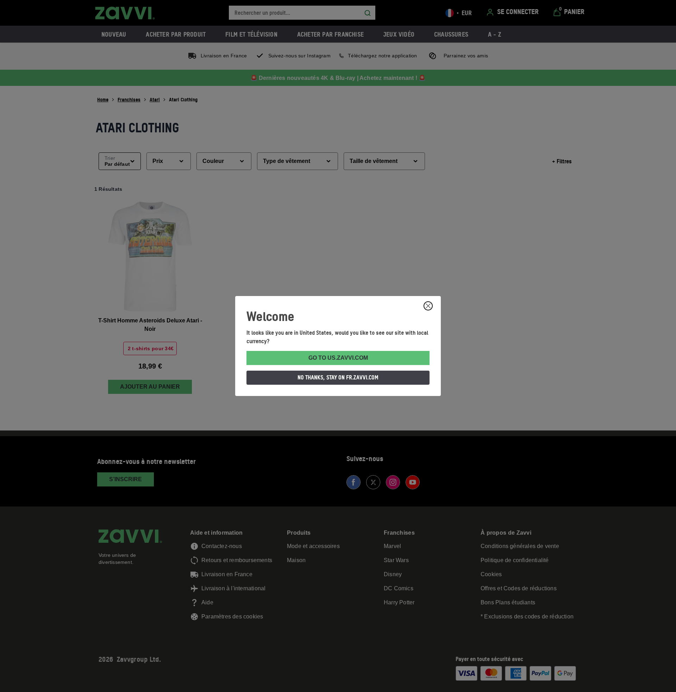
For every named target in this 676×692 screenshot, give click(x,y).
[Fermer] (428, 306)
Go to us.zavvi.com (338, 358)
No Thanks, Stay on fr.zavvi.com (338, 377)
